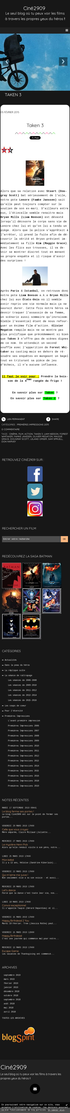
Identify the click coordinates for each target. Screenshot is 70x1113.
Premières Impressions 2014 (23, 766)
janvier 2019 (11, 987)
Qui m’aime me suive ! (15, 875)
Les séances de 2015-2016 (22, 700)
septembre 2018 (12, 1000)
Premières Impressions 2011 (23, 751)
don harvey (9, 441)
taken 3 (38, 433)
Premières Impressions (17, 716)
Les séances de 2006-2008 (22, 680)
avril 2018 (10, 1012)
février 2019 (11, 983)
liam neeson (51, 433)
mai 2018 (8, 1008)
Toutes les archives (13, 1018)
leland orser (38, 439)
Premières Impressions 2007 (23, 731)
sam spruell (55, 439)
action (28, 433)
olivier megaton (43, 436)
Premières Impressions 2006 (23, 726)
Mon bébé (8, 859)
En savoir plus (56, 1110)
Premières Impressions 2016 (23, 776)
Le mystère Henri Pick (15, 844)
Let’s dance (9, 890)
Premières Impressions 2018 (23, 781)
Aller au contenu (15, 6)
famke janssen (23, 436)
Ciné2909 (34, 8)
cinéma (13, 433)
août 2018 (9, 1004)
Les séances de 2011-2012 (22, 690)
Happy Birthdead (12, 935)
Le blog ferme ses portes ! (18, 811)
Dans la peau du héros (17, 665)
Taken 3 (35, 125)
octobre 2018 (11, 995)
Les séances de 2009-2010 (22, 685)
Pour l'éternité (14, 711)
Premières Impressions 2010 (23, 746)
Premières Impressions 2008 (23, 736)
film (21, 433)
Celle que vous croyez (15, 829)
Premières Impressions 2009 (23, 741)
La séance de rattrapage (18, 675)
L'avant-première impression (24, 721)
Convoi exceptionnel (14, 905)
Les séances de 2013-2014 (22, 695)
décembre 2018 (11, 991)
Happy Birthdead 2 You (15, 920)
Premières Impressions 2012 (23, 756)
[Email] (35, 1089)
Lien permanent (15, 419)
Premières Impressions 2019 (23, 786)
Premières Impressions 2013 (23, 761)
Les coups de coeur (15, 706)
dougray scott (19, 439)
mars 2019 (9, 979)
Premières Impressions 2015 (23, 771)
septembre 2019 (12, 975)
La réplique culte (15, 670)
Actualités (11, 660)
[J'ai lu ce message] (66, 1104)
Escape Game (10, 951)
